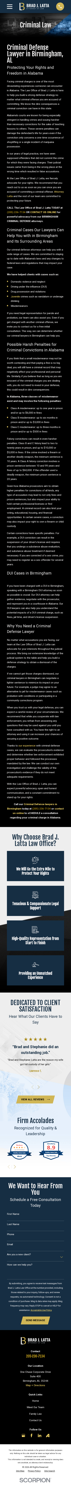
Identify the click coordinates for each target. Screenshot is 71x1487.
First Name (13, 1214)
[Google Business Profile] (23, 1435)
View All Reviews (32, 1099)
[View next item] (38, 1087)
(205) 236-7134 (16, 212)
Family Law (35, 1413)
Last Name (13, 1224)
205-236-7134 (35, 1356)
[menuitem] (20, 1471)
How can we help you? (19, 1264)
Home (35, 1400)
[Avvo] (48, 1435)
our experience (27, 745)
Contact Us (35, 1420)
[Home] (34, 6)
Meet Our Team (35, 1407)
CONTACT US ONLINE (43, 212)
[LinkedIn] (39, 1435)
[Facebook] (31, 1435)
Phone (10, 1234)
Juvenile (15, 296)
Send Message (35, 1320)
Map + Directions (35, 1385)
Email (10, 1244)
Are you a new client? (19, 1254)
